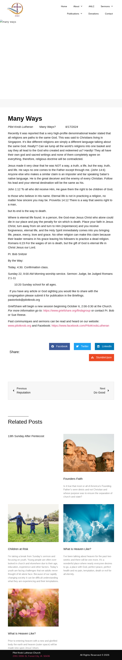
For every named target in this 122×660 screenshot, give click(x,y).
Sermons (105, 6)
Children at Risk (18, 549)
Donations (93, 13)
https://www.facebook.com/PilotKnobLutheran (80, 325)
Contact (109, 13)
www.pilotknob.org (19, 325)
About (76, 6)
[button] (59, 346)
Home (64, 6)
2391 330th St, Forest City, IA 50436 (31, 656)
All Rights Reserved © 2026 (94, 655)
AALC (91, 6)
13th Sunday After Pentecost (26, 436)
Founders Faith (73, 478)
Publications (73, 13)
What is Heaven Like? (77, 549)
